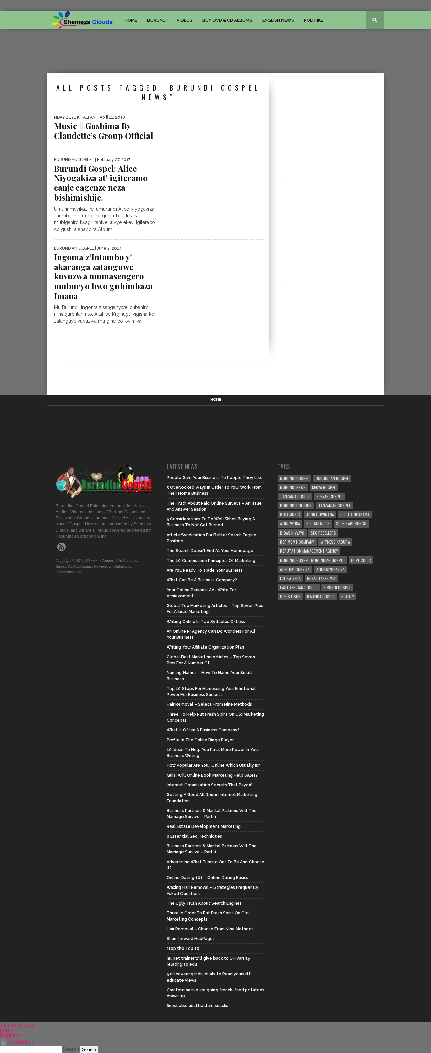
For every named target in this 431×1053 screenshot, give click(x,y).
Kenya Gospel (324, 487)
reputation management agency (309, 551)
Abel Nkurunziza (295, 569)
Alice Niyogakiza (330, 569)
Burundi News (293, 487)
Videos (184, 20)
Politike (313, 20)
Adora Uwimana (320, 514)
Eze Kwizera (290, 578)
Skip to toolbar (17, 1025)
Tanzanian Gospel (334, 505)
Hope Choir (361, 560)
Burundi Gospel (294, 478)
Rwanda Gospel (321, 596)
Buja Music (290, 514)
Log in (7, 1030)
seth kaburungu (351, 523)
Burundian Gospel (332, 478)
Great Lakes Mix (321, 578)
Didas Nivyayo (292, 533)
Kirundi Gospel (337, 587)
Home (131, 20)
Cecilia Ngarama (354, 514)
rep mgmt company (297, 542)
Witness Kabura (335, 542)
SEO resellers (323, 533)
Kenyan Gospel (329, 496)
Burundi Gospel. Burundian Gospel (312, 560)
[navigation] (215, 1040)
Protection (21, 1042)
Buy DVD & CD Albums (227, 20)
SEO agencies (318, 523)
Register (10, 1036)
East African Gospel (298, 587)
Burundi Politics (296, 505)
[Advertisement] (215, 51)
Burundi (157, 20)
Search (70, 1049)
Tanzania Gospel (295, 496)
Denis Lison (290, 596)
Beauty (347, 596)
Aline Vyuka (290, 523)
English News (278, 20)
